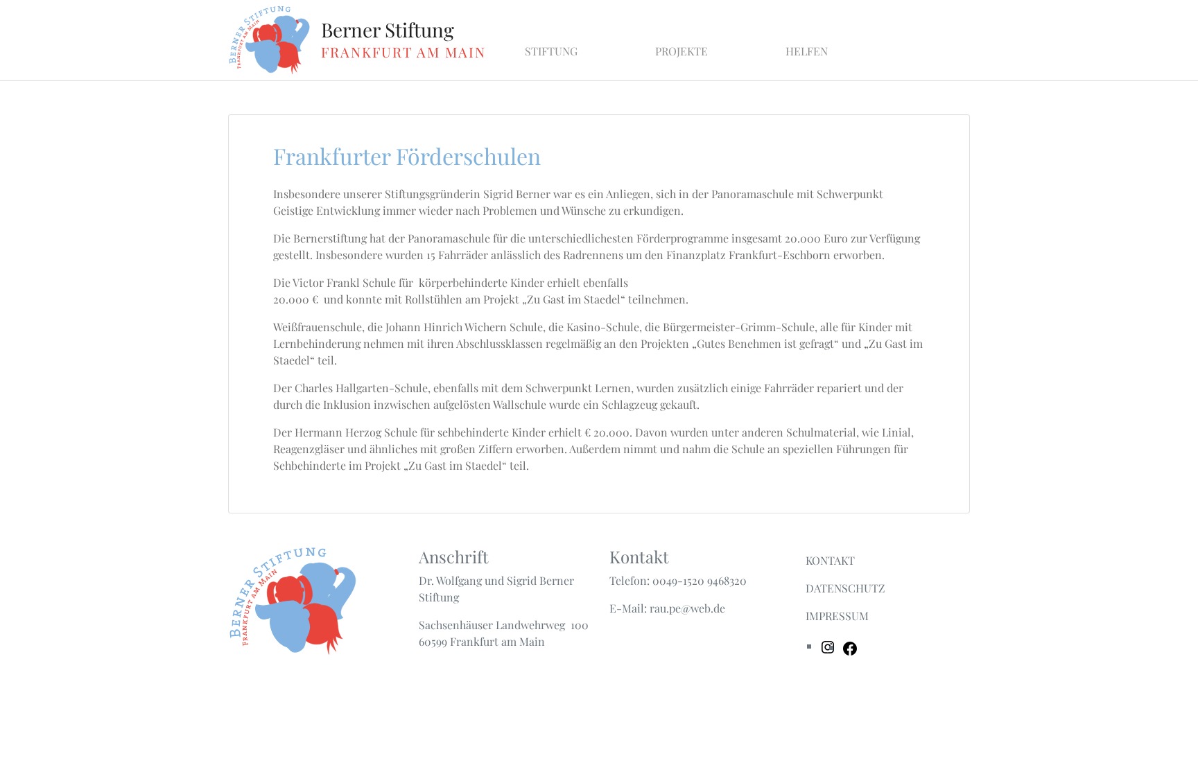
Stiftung (551, 51)
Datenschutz (845, 588)
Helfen (806, 51)
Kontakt (830, 560)
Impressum (837, 615)
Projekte (681, 51)
